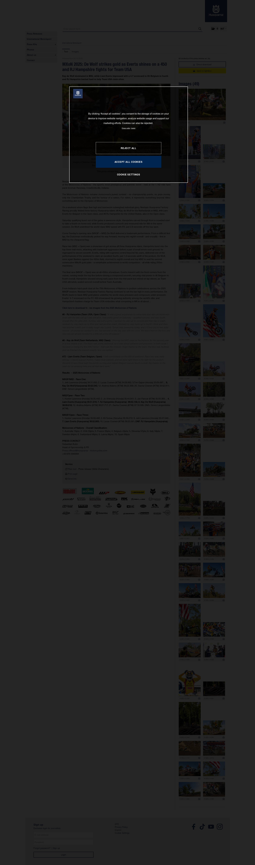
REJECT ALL (128, 148)
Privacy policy (126, 128)
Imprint (133, 128)
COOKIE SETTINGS (128, 174)
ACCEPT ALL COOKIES (128, 161)
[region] (128, 135)
